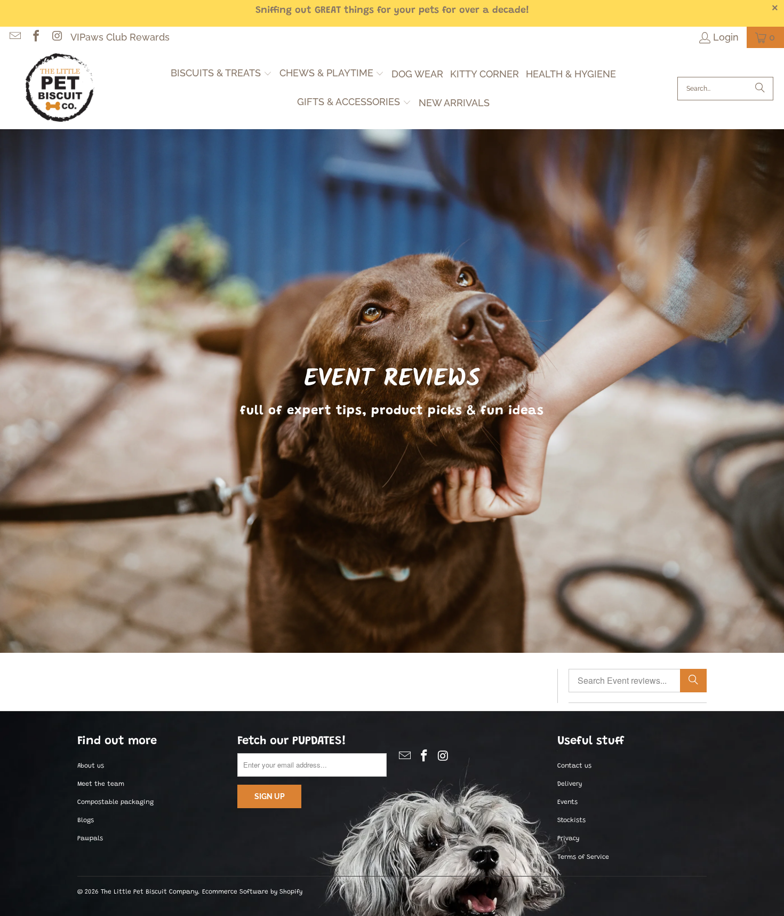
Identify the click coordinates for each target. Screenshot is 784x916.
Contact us (574, 766)
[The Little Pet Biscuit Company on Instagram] (56, 37)
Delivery (569, 784)
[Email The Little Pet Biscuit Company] (14, 37)
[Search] (760, 88)
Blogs (85, 820)
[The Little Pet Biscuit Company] (60, 88)
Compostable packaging (115, 802)
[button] (221, 74)
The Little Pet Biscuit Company (149, 892)
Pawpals (90, 838)
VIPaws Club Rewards (120, 37)
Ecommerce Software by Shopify (252, 892)
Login (726, 37)
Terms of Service (583, 857)
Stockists (571, 820)
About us (90, 766)
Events (567, 802)
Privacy (568, 838)
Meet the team (100, 784)
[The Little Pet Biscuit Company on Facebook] (35, 37)
